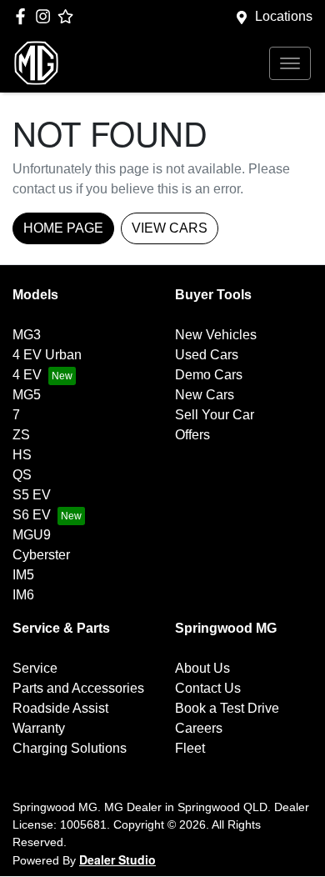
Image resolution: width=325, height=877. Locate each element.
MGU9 (31, 535)
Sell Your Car (214, 415)
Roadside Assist (60, 708)
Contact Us (208, 688)
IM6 (23, 595)
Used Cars (206, 355)
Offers (192, 435)
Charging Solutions (69, 748)
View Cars (170, 228)
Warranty (38, 728)
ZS (21, 435)
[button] (290, 63)
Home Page (63, 228)
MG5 (26, 395)
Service (35, 668)
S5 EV (31, 495)
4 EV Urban (47, 355)
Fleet (190, 748)
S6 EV (31, 515)
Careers (198, 728)
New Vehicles (216, 335)
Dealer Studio (117, 859)
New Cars (204, 395)
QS (22, 475)
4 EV (27, 375)
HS (22, 455)
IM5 (23, 575)
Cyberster (41, 555)
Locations (283, 16)
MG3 (26, 335)
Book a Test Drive (227, 708)
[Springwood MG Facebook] (23, 16)
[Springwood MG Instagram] (46, 16)
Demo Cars (208, 375)
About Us (202, 668)
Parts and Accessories (78, 688)
